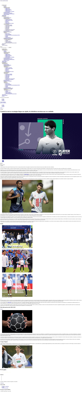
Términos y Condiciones (5, 386)
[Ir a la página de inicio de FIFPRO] (41, 3)
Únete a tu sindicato (4, 45)
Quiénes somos (4, 5)
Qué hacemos (4, 16)
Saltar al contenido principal (4, 0)
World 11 (3, 44)
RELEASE (9, 302)
